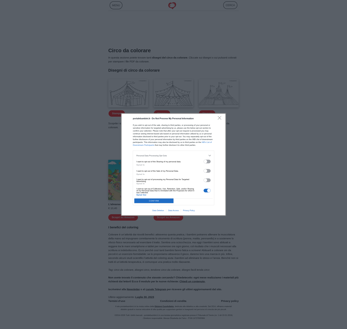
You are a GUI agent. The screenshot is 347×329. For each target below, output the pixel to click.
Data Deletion (158, 210)
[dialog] (173, 164)
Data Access (173, 210)
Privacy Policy (189, 210)
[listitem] (173, 155)
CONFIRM (154, 201)
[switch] (207, 161)
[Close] (220, 118)
